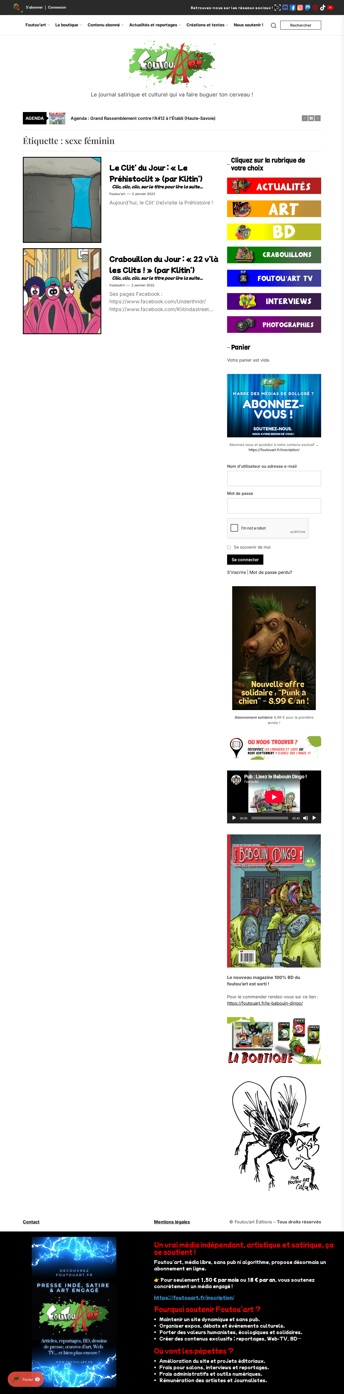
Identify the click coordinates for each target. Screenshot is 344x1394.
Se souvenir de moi (252, 547)
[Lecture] (234, 818)
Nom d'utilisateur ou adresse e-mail (262, 466)
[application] (274, 796)
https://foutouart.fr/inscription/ (274, 450)
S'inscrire (236, 572)
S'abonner (34, 7)
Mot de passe (240, 493)
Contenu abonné (104, 24)
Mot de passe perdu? (270, 572)
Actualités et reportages (153, 24)
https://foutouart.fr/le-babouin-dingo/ (265, 1003)
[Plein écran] (314, 818)
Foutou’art (36, 24)
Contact (31, 1221)
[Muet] (305, 818)
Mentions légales (172, 1221)
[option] (175, 121)
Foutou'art (117, 194)
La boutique (66, 24)
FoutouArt (117, 285)
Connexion (57, 7)
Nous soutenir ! (248, 24)
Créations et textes (205, 24)
